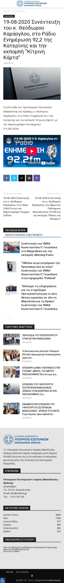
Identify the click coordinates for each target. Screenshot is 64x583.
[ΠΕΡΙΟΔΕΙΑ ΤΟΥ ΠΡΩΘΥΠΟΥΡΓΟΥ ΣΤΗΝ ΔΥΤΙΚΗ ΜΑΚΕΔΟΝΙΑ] (11, 339)
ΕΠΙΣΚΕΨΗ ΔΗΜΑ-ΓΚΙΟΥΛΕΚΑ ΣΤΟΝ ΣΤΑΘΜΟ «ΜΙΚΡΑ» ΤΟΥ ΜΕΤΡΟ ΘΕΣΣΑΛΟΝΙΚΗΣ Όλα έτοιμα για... (41, 371)
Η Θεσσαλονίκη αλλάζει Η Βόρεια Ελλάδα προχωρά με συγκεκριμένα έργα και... (41, 354)
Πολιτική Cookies (11, 551)
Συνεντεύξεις (19, 11)
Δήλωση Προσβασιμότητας (16, 549)
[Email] (21, 178)
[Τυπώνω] (29, 178)
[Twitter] (14, 178)
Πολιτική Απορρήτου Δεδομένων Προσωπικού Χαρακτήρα (30, 547)
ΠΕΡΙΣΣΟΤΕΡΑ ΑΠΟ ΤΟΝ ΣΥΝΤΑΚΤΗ (23, 235)
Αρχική (6, 11)
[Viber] (36, 178)
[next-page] (11, 317)
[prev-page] (5, 317)
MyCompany (55, 580)
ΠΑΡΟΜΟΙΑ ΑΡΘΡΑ (15, 230)
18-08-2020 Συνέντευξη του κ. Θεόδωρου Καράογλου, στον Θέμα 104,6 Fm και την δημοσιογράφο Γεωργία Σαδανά (16, 207)
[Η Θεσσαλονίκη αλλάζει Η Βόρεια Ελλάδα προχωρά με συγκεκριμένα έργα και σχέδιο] (11, 355)
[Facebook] (6, 178)
